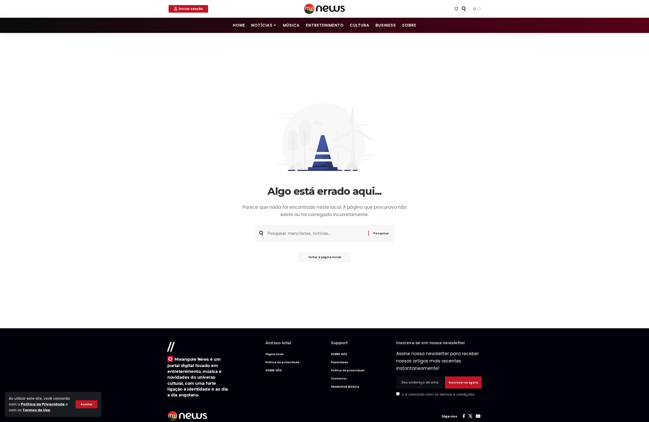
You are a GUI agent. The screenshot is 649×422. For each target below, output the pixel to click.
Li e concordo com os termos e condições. (438, 394)
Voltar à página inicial (324, 257)
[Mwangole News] (324, 9)
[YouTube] (478, 416)
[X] (470, 416)
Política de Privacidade (43, 404)
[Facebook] (463, 416)
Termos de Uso (36, 410)
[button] (87, 404)
